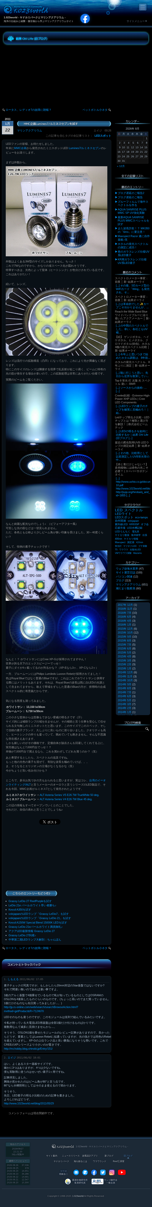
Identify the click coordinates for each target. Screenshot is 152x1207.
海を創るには (80, 1161)
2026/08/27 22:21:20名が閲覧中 (18, 1151)
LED (119, 510)
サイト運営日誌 (125, 572)
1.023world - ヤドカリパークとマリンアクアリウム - (35, 17)
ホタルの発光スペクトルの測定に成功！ (133, 245)
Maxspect (120, 542)
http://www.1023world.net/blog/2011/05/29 (29, 1103)
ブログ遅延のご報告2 (131, 193)
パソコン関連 (124, 576)
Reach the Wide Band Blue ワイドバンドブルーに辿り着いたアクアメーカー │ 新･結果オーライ (132, 316)
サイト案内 (51, 1156)
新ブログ (109, 1156)
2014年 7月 (124, 692)
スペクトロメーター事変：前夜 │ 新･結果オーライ (131, 280)
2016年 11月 (125, 608)
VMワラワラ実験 (123, 553)
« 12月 (121, 166)
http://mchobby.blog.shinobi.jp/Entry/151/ (28, 1048)
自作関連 (120, 520)
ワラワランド (99, 1161)
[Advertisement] (37, 73)
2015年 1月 (124, 668)
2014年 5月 (124, 700)
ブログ (120, 580)
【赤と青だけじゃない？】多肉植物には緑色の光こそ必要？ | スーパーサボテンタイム (131, 469)
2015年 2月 (124, 664)
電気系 (135, 531)
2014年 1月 (124, 712)
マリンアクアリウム (29, 130)
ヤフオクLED (130, 546)
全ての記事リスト (132, 176)
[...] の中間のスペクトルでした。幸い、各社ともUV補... (132, 329)
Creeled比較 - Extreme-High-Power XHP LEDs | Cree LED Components (132, 399)
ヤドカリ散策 (122, 535)
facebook (94, 1172)
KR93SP (134, 524)
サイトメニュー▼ (137, 21)
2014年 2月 (124, 708)
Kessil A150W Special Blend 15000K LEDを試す (38, 922)
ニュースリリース (71, 1156)
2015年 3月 (124, 660)
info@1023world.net (76, 1172)
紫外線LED (121, 524)
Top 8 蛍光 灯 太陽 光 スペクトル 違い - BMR (132, 382)
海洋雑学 (136, 535)
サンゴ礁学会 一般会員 (110, 1181)
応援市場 (120, 527)
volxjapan (133, 520)
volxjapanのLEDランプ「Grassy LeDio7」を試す (39, 913)
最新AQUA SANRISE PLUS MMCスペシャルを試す (133, 221)
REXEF (85, 1172)
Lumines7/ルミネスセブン (85, 148)
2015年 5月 (124, 652)
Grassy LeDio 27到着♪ (22, 935)
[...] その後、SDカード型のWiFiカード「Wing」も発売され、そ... (133, 289)
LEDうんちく (122, 531)
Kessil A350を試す (20, 909)
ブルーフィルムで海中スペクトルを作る (133, 203)
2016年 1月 (124, 624)
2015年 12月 (125, 628)
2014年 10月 (125, 680)
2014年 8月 (124, 688)
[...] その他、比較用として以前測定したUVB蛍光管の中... (132, 456)
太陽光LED (135, 549)
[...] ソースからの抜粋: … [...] (131, 389)
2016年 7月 (124, 612)
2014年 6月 (124, 696)
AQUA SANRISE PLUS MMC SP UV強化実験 (132, 211)
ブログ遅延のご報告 (130, 197)
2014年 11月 (125, 676)
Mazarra (137, 553)
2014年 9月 (124, 684)
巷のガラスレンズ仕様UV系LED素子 (133, 253)
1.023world (78, 1196)
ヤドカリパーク (61, 1161)
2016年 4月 (124, 620)
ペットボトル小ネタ (95, 109)
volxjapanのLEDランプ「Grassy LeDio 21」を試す (40, 918)
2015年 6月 (124, 648)
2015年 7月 (124, 644)
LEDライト (123, 514)
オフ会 (145, 524)
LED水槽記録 (134, 527)
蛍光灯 (118, 546)
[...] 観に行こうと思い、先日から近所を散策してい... (132, 374)
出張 (144, 535)
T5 (116, 549)
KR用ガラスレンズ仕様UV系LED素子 (132, 261)
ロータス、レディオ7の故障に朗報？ (29, 109)
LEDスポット (103, 135)
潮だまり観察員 (125, 588)
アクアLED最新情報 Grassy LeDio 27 (32, 931)
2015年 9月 (124, 636)
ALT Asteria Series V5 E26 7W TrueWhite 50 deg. (69, 794)
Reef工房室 (118, 1161)
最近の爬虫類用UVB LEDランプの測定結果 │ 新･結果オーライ (132, 446)
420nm (139, 542)
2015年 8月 (124, 640)
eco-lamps (141, 517)
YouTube (122, 1172)
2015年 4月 (124, 656)
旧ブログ (128, 1156)
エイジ (12, 1057)
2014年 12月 (125, 672)
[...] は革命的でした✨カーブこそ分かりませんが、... (132, 305)
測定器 (130, 542)
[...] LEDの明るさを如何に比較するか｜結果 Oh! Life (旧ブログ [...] (132, 435)
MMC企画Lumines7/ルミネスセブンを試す (51, 123)
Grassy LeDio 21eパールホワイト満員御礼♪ (36, 926)
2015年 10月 (125, 632)
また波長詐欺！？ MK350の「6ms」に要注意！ (133, 230)
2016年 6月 (124, 616)
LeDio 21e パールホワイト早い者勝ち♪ (32, 905)
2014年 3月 (124, 704)
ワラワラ (123, 549)
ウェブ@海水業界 (127, 568)
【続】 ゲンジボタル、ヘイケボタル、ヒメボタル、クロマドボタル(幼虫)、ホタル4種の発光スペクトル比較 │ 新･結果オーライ (132, 343)
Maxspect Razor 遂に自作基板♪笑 (134, 237)
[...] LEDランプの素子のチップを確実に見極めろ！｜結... (132, 409)
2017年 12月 (125, 604)
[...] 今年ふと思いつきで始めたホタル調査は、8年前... (133, 356)
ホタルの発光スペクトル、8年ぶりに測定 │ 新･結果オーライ (132, 365)
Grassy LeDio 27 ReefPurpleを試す (30, 901)
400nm (118, 538)
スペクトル (133, 510)
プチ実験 (142, 546)
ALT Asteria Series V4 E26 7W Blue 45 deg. (66, 799)
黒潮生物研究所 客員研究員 (80, 1181)
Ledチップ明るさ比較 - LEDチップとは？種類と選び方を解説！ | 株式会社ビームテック (132, 422)
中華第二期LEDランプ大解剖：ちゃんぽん (35, 939)
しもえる (13, 979)
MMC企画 (20, 148)
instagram (112, 1172)
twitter (103, 1172)
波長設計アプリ (90, 1156)
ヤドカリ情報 (131, 538)
